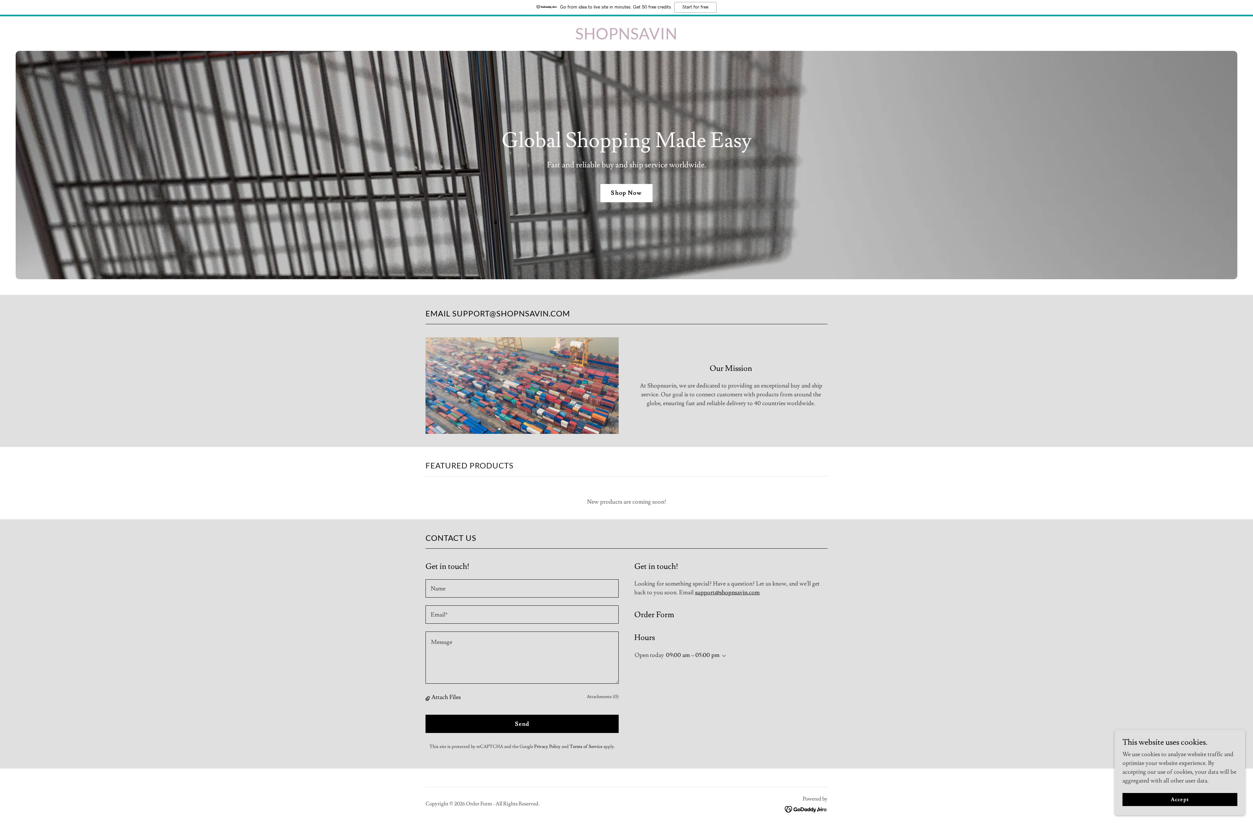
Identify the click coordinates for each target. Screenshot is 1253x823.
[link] (626, 37)
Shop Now (626, 193)
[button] (428, 697)
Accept (1180, 799)
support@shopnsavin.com (727, 592)
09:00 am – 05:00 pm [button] (692, 655)
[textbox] (522, 588)
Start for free (695, 7)
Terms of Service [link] (586, 747)
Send (522, 724)
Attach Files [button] (446, 697)
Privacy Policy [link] (547, 747)
